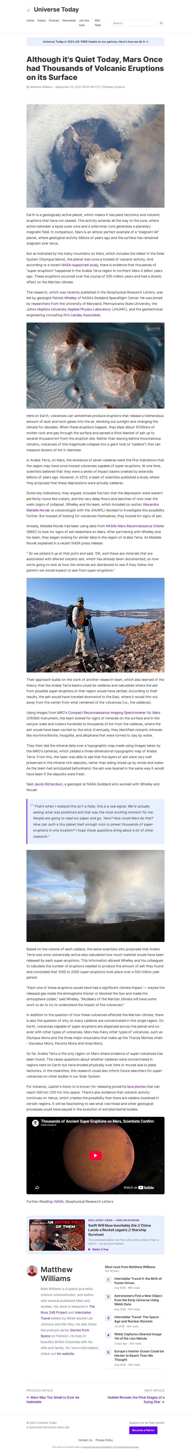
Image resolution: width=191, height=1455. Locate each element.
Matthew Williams (41, 86)
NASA (58, 1201)
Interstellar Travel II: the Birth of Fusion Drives (138, 1281)
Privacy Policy (104, 1440)
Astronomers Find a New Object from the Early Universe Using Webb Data (138, 1300)
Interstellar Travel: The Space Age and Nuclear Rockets (136, 1319)
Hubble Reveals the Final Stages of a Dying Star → (136, 1399)
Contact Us (85, 1440)
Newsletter (69, 20)
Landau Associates (85, 315)
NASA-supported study (80, 265)
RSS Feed (98, 22)
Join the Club (84, 22)
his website (65, 1354)
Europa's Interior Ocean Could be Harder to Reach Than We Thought (139, 1355)
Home (30, 20)
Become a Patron (143, 1430)
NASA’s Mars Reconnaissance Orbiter (135, 526)
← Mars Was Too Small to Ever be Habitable (52, 1399)
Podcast (54, 20)
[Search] (161, 23)
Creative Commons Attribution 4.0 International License (110, 1447)
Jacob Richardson (48, 784)
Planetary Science (114, 86)
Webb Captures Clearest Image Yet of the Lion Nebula (138, 1336)
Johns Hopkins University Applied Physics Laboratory (68, 309)
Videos (41, 20)
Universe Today (56, 9)
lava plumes (136, 1087)
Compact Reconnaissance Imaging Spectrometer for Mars (114, 713)
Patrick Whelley (64, 298)
